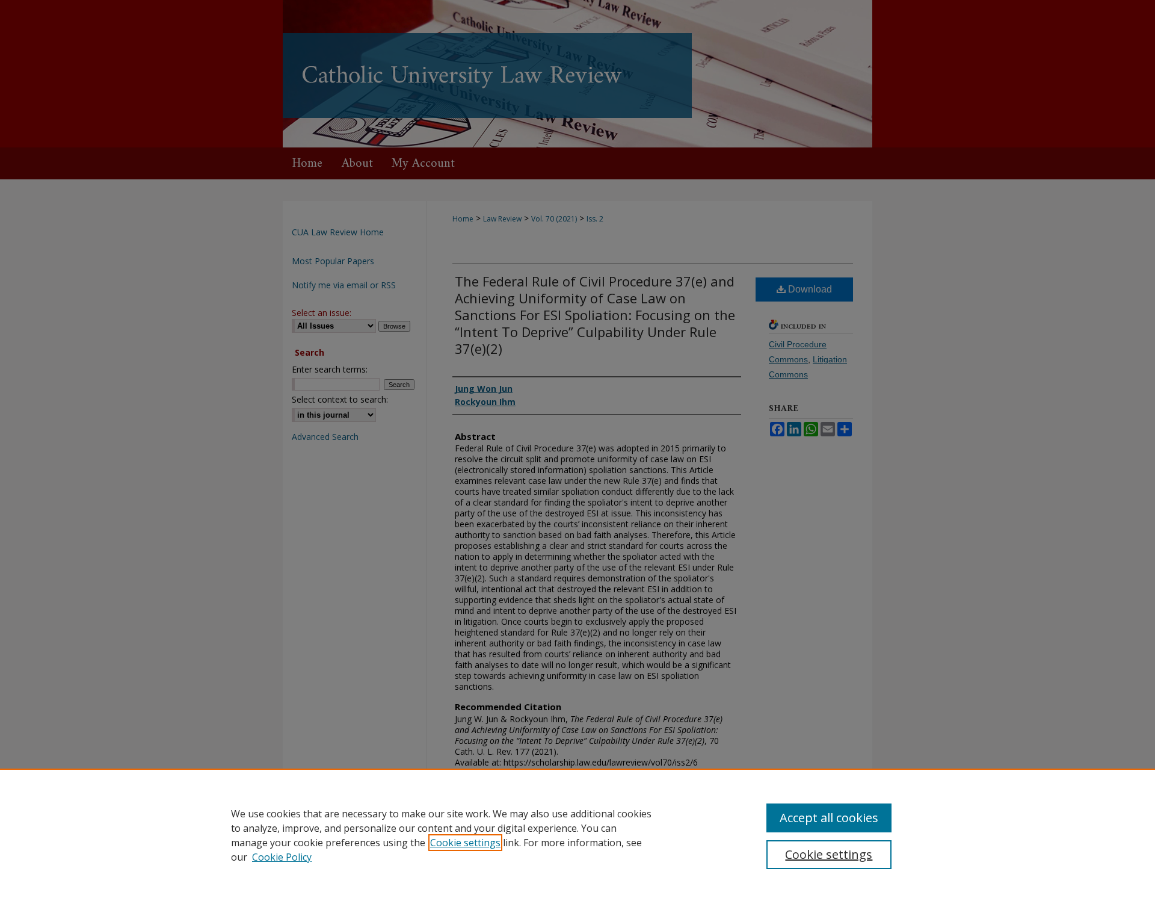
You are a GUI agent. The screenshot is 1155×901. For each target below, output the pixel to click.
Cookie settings (465, 842)
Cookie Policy (282, 857)
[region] (577, 835)
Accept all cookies (829, 818)
